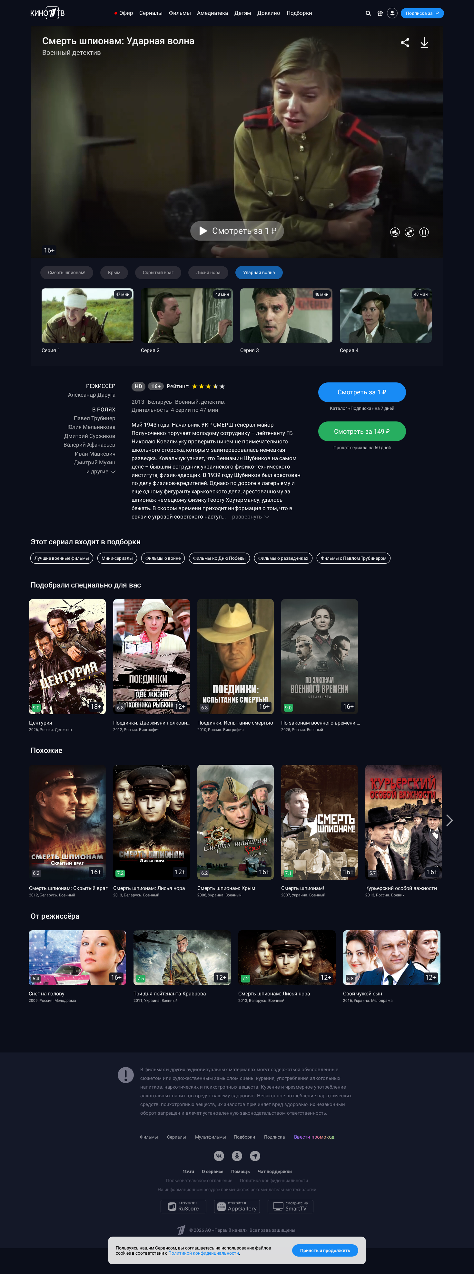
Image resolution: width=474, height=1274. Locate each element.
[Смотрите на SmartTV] (290, 1206)
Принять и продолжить (325, 1250)
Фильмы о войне (163, 558)
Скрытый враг (158, 272)
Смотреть (362, 395)
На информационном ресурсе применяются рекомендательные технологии (237, 1189)
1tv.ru (188, 1171)
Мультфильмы (210, 1137)
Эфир (126, 13)
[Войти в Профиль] (392, 13)
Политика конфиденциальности (274, 1180)
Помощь (240, 1171)
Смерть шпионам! (66, 272)
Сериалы (151, 13)
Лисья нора (208, 272)
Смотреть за (362, 434)
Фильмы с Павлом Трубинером (353, 558)
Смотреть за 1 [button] (244, 231)
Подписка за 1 (422, 13)
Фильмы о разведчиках (283, 558)
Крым (114, 272)
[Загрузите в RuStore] (183, 1206)
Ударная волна (259, 272)
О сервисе (212, 1171)
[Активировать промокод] (380, 13)
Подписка (274, 1137)
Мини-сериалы (117, 558)
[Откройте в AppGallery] (237, 1206)
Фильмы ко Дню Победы (219, 558)
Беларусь (160, 402)
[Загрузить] (424, 42)
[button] (405, 42)
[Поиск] (368, 13)
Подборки (299, 13)
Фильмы (180, 13)
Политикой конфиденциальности (203, 1253)
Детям (242, 13)
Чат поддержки (275, 1171)
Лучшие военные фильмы (62, 558)
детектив (212, 402)
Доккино (268, 13)
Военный (187, 402)
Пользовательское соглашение (199, 1180)
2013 (138, 402)
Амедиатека (212, 13)
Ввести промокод (314, 1137)
